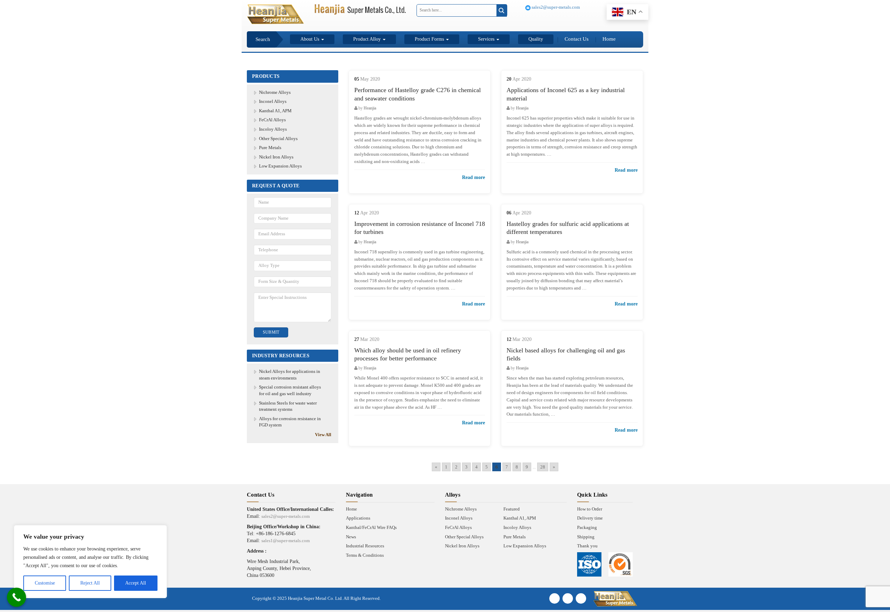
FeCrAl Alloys (272, 119)
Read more (473, 177)
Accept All (135, 583)
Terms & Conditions (365, 555)
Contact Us (577, 39)
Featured (511, 509)
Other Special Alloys (278, 138)
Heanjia (370, 108)
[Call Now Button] (16, 597)
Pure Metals (270, 147)
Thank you (587, 545)
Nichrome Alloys (275, 92)
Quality (535, 39)
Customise (45, 583)
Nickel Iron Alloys (276, 157)
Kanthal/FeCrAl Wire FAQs (371, 527)
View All (323, 434)
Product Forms (430, 39)
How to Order (589, 509)
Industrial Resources (365, 545)
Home (609, 39)
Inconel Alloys (272, 101)
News (351, 536)
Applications (358, 518)
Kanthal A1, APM (275, 110)
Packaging (587, 527)
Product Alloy (367, 39)
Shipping (585, 536)
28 (542, 467)
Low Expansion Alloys (280, 166)
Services (487, 39)
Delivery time (590, 518)
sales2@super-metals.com (555, 7)
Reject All (90, 583)
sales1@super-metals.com (285, 540)
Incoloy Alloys (273, 129)
